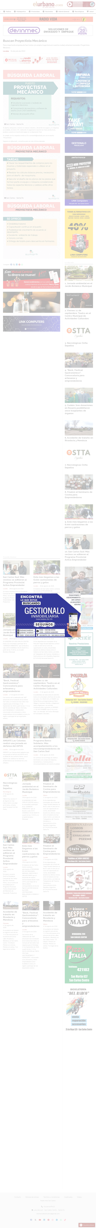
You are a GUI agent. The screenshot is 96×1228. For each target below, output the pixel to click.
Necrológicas (79, 11)
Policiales (6, 923)
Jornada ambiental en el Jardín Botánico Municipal (15, 632)
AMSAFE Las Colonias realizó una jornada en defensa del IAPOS (15, 743)
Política (8, 11)
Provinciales (35, 11)
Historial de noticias (32, 1197)
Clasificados (68, 1197)
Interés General (63, 11)
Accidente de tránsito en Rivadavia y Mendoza (10, 915)
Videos (45, 795)
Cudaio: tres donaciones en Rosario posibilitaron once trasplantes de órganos (79, 409)
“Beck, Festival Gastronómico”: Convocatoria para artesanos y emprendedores (13, 685)
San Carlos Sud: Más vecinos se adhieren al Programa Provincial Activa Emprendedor (15, 581)
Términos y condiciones (51, 1197)
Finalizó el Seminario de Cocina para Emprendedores (51, 788)
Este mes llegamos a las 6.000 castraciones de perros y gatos (46, 580)
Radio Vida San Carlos (48, 1201)
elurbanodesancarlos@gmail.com (48, 1214)
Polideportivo (21, 11)
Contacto (17, 1197)
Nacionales (49, 11)
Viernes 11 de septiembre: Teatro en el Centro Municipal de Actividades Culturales (46, 684)
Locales (6, 51)
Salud (91, 11)
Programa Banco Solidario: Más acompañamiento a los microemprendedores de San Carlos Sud (46, 746)
